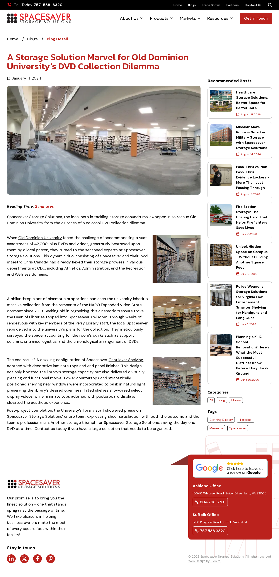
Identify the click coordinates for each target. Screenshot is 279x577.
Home (178, 5)
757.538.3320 (213, 530)
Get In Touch (256, 18)
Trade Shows (211, 5)
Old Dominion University (40, 237)
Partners (232, 5)
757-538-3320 (48, 4)
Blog (222, 400)
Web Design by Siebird (204, 561)
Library (236, 400)
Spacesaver (237, 428)
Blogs (192, 5)
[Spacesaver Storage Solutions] (39, 18)
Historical (245, 420)
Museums (216, 428)
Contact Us (253, 5)
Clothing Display (221, 420)
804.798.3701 (212, 502)
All (211, 400)
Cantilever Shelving (126, 359)
